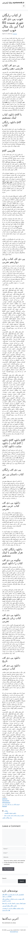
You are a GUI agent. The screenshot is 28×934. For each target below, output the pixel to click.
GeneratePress (14, 931)
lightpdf (4, 806)
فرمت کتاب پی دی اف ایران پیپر (10, 804)
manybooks (5, 800)
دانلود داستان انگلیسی (10, 813)
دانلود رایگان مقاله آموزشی (9, 906)
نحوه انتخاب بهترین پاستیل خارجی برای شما (14, 903)
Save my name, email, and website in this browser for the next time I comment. (14, 862)
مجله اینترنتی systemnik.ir (13, 2)
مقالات (6, 811)
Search (4, 878)
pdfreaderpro (6, 802)
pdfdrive (4, 799)
